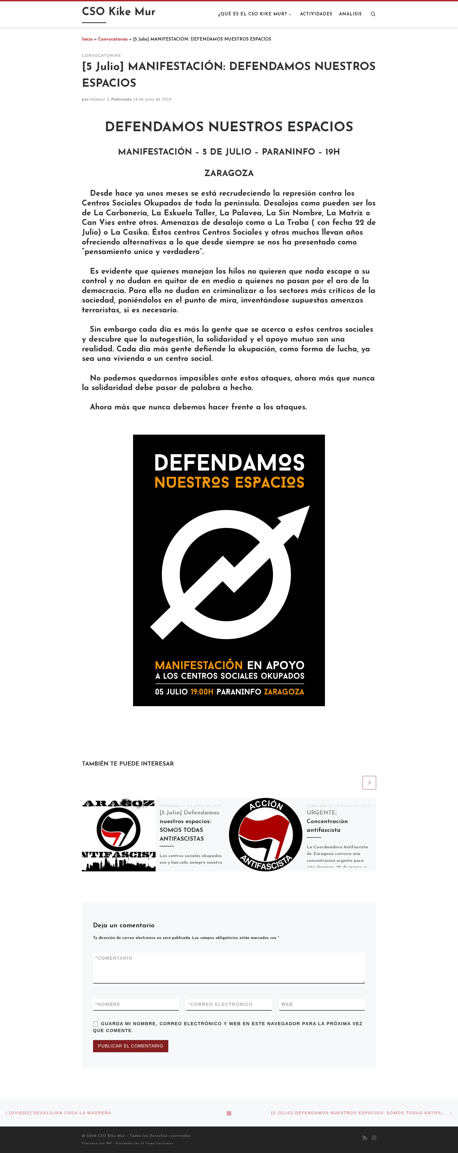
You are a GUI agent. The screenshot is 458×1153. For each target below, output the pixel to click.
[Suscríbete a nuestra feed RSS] (365, 1138)
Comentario (114, 958)
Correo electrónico (220, 1004)
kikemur (97, 99)
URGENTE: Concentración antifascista (327, 821)
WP (109, 1143)
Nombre (107, 1004)
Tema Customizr (159, 1143)
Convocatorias (113, 39)
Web (287, 1004)
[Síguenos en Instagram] (374, 1138)
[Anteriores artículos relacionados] (354, 782)
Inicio (87, 39)
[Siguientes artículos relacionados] (369, 782)
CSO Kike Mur (111, 1136)
